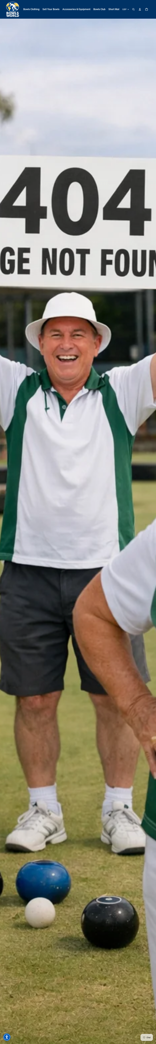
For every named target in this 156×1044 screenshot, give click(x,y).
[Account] (139, 9)
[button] (7, 1037)
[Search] (133, 9)
